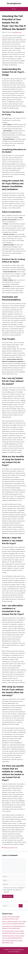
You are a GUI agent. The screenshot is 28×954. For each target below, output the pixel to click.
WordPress (17, 951)
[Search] (21, 905)
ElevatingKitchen (14, 3)
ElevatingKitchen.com (18, 949)
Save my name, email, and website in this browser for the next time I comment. (14, 890)
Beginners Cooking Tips (10, 847)
